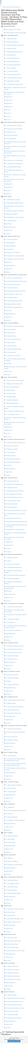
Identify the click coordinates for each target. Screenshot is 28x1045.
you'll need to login (19, 1039)
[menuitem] (1, 3)
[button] (1, 1)
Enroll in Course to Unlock (14, 1041)
